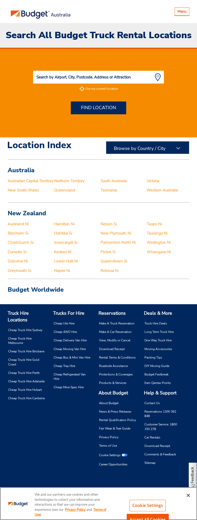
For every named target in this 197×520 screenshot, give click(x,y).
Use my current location (101, 89)
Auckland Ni (18, 224)
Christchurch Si (20, 242)
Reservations (112, 313)
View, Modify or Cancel (115, 340)
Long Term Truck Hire (159, 332)
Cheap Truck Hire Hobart (25, 390)
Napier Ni (62, 270)
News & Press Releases (115, 412)
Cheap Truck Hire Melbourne (20, 341)
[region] (98, 503)
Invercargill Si (65, 242)
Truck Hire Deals (155, 323)
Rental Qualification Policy (117, 420)
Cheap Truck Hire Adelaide (26, 381)
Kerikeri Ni (62, 251)
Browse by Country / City (139, 148)
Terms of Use (108, 446)
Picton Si (108, 251)
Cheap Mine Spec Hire (69, 387)
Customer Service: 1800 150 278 (160, 426)
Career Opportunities (113, 464)
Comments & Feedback (160, 454)
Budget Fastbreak (156, 374)
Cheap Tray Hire (64, 366)
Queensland (64, 190)
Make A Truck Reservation (116, 323)
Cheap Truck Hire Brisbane (26, 351)
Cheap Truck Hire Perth (24, 373)
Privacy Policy (109, 437)
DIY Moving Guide (156, 366)
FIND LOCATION (98, 108)
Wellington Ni (159, 242)
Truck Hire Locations (18, 316)
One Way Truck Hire (158, 340)
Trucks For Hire (68, 313)
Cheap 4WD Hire (65, 332)
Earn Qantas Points (157, 383)
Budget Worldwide (36, 290)
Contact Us (152, 403)
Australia (21, 170)
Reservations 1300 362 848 (160, 414)
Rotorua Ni (110, 270)
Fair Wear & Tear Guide (114, 428)
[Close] (188, 495)
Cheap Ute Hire (64, 323)
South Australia (114, 180)
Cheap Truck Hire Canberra (26, 398)
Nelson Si (109, 224)
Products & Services (112, 383)
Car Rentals (152, 437)
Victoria (153, 180)
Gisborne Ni (18, 261)
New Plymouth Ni (116, 233)
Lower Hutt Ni (66, 261)
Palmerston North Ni (118, 242)
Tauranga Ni (157, 233)
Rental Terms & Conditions (117, 357)
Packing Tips (153, 357)
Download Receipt (112, 349)
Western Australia (162, 190)
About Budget (113, 393)
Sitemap (149, 463)
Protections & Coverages (116, 374)
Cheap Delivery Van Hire (70, 340)
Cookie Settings (110, 455)
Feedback (192, 475)
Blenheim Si (18, 233)
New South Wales (23, 190)
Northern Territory (69, 180)
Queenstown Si (114, 261)
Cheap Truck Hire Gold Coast (23, 362)
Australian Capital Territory (30, 180)
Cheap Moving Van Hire (70, 349)
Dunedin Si (17, 251)
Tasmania (109, 190)
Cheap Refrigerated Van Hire (70, 376)
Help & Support (160, 393)
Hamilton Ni (64, 224)
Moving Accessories (158, 349)
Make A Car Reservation (115, 332)
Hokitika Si (63, 233)
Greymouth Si (19, 270)
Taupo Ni (154, 224)
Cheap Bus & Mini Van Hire (72, 357)
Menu (183, 12)
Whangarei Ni (159, 251)
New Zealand (27, 213)
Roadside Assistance (113, 366)
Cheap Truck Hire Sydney (25, 330)
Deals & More (158, 313)
